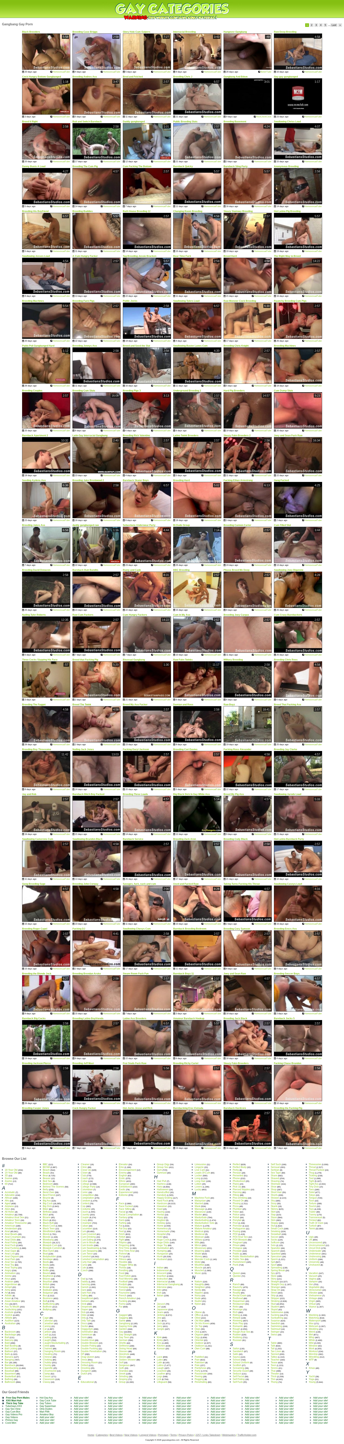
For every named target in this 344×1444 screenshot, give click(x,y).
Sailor (236, 1348)
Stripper (275, 1298)
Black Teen (49, 1228)
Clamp (46, 1373)
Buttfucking (49, 1303)
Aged (8, 1203)
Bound (46, 1273)
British (46, 1284)
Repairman (239, 1301)
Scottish (237, 1365)
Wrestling (314, 1357)
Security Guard (241, 1370)
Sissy (274, 1203)
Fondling (123, 1270)
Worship (313, 1354)
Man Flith (45, 1411)
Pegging (199, 1379)
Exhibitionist (125, 1186)
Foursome (124, 1292)
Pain (197, 1359)
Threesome (315, 1164)
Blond (46, 1234)
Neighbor (200, 1287)
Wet (311, 1334)
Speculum (276, 1256)
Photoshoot (239, 1181)
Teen (273, 1365)
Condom (85, 1200)
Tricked (313, 1220)
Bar (7, 1362)
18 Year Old (11, 1170)
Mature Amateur (203, 1228)
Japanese (162, 1309)
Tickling (313, 1175)
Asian (8, 1298)
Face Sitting (125, 1209)
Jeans (160, 1312)
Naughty (199, 1284)
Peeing (198, 1376)
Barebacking (12, 1368)
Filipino (123, 1242)
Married (199, 1203)
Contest (85, 1203)
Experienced (126, 1192)
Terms (173, 1435)
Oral (197, 1331)
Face (121, 1203)
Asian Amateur (13, 1301)
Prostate (237, 1250)
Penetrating (201, 1382)
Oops (197, 1329)
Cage (46, 1317)
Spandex (275, 1248)
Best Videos (116, 1435)
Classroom (49, 1379)
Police (236, 1214)
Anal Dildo (10, 1239)
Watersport (315, 1320)
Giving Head (125, 1348)
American (10, 1225)
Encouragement (127, 1170)
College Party (88, 1186)
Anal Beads (11, 1234)
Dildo (84, 1315)
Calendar (48, 1320)
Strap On (275, 1290)
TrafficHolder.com (246, 1435)
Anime (8, 1276)
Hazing (161, 1211)
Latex (160, 1359)
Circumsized (49, 1370)
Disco (84, 1323)
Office (198, 1315)
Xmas (312, 1368)
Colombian (87, 1189)
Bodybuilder (49, 1256)
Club (83, 1175)
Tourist (312, 1206)
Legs (159, 1376)
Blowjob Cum (50, 1245)
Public (236, 1253)
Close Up (86, 1170)
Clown (84, 1172)
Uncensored (315, 1242)
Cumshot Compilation (92, 1259)
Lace (159, 1357)
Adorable (10, 1195)
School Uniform (241, 1362)
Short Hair (276, 1192)
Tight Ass (314, 1184)
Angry (8, 1270)
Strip (273, 1295)
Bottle (46, 1270)
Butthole (47, 1306)
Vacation (313, 1273)
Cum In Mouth (88, 1242)
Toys (311, 1209)
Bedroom (48, 1184)
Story (273, 1278)
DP (82, 1354)
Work (311, 1348)
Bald (7, 1343)
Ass (7, 1303)
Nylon (198, 1303)
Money (198, 1256)
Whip (311, 1337)
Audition (9, 1320)
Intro (159, 1290)
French (122, 1295)
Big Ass (47, 1200)
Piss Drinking (240, 1197)
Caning (47, 1326)
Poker (236, 1211)
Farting (122, 1223)
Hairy (160, 1186)
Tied (311, 1178)
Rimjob (236, 1317)
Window (313, 1345)
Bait (7, 1337)
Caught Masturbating (54, 1343)
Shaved (275, 1178)
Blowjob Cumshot (52, 1248)
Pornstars (163, 1435)
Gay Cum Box (12, 1411)
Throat (312, 1167)
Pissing (237, 1203)
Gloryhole (124, 1354)
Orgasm (199, 1334)
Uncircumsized (317, 1245)
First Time (124, 1248)
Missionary (200, 1248)
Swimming (276, 1326)
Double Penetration (91, 1351)
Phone (236, 1178)
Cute (83, 1267)
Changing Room (52, 1351)
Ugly (311, 1237)
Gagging (123, 1317)
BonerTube (266, 72)
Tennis (274, 1368)
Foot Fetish (125, 1276)
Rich (235, 1312)
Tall (273, 1348)
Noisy (198, 1295)
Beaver (47, 1178)
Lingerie (199, 1167)
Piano (236, 1184)
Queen (236, 1273)
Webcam (313, 1326)
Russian (237, 1340)
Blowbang (48, 1239)
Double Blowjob (89, 1343)
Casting (47, 1337)
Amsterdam (11, 1228)
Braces (46, 1278)
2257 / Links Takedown (207, 1435)
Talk (273, 1345)
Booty (46, 1264)
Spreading (276, 1267)
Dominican (87, 1334)
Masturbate (201, 1217)
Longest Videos (147, 1435)
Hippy (160, 1217)
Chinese (47, 1357)
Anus (7, 1278)
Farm (121, 1220)
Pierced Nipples (241, 1189)
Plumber (237, 1209)
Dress (84, 1359)
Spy (273, 1273)
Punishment (239, 1262)
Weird (312, 1331)
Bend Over (48, 1192)
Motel (198, 1262)
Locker (198, 1175)
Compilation (87, 1197)
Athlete (8, 1317)
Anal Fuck (10, 1245)
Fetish (122, 1237)
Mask (197, 1206)
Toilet (312, 1192)
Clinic (84, 1167)
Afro (7, 1200)
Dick (83, 1312)
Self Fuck (238, 1382)
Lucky (198, 1189)
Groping (123, 1379)
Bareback (10, 1365)
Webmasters (229, 1435)
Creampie (86, 1223)
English (123, 1175)
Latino (160, 1365)
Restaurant (239, 1303)
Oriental (199, 1340)
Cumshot (86, 1256)
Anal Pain (10, 1259)
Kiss (159, 1343)
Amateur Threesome (16, 1223)
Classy (46, 1382)
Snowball (276, 1234)
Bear (45, 1175)
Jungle (160, 1329)
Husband (162, 1259)
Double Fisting (89, 1345)
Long (197, 1178)
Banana (9, 1357)
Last (334, 25)
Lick (159, 1379)
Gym (159, 1170)
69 (6, 1184)
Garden (123, 1329)
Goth (121, 1368)
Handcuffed (163, 1192)
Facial (122, 1211)
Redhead (238, 1298)
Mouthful (199, 1264)
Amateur (9, 1214)
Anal (7, 1231)
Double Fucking (89, 1348)
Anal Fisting (11, 1242)
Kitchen (161, 1345)
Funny (122, 1303)
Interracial (162, 1281)
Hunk (160, 1256)
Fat (120, 1225)
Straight (275, 1281)
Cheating (48, 1354)
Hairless (161, 1184)
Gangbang (124, 1323)
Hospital (161, 1234)
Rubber (237, 1334)
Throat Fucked (316, 1170)
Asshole (9, 1312)
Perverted (238, 1175)
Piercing (237, 1192)
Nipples (199, 1292)
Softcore (275, 1242)
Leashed (161, 1370)
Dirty (83, 1317)
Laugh (160, 1368)
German (123, 1340)
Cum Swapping (89, 1250)
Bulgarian (48, 1292)
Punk (235, 1264)
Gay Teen (124, 1337)
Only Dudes (46, 1409)
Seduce (237, 1373)
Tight (311, 1181)
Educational (87, 1382)
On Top (198, 1326)
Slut (273, 1225)
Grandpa (123, 1370)
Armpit (8, 1287)
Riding (236, 1315)
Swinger (275, 1331)
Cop (83, 1206)
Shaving (275, 1181)
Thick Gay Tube (14, 1403)
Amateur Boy (47, 1414)
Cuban (84, 1225)
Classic (47, 1376)
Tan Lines (276, 1351)
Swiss (274, 1334)
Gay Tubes (45, 1403)
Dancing (85, 1284)
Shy (273, 1200)
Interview (162, 1287)
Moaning (199, 1250)
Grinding (123, 1376)
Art (6, 1292)
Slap (273, 1214)
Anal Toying (11, 1267)
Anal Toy (9, 1264)
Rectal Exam (239, 1295)
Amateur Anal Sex (14, 1217)
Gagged (123, 1315)
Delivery (85, 1301)
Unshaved (314, 1264)
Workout (313, 1351)
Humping (162, 1250)
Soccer (274, 1237)
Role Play (238, 1323)
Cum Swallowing (90, 1248)
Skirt (273, 1211)
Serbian (275, 1170)
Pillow (236, 1195)
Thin (273, 1379)
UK (310, 1239)
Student (275, 1306)
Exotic (122, 1189)
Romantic (238, 1326)
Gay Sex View (13, 1409)
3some (8, 1178)
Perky (236, 1170)
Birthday (47, 1211)
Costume (86, 1209)
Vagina (312, 1278)
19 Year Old (11, 1172)
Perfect (236, 1164)
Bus (45, 1295)
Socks (274, 1239)
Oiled (197, 1317)
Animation (10, 1273)
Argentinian (11, 1284)
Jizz (159, 1320)
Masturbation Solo (204, 1223)
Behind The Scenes (53, 1186)
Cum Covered (88, 1234)
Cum (83, 1231)
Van (311, 1284)
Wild (311, 1343)
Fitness (123, 1259)
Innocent (161, 1273)
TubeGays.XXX (13, 1406)
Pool (235, 1223)
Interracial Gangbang (168, 1284)
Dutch (84, 1373)
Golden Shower (127, 1359)
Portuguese (239, 1228)
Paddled (199, 1357)
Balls (7, 1354)
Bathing (9, 1379)
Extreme (123, 1195)
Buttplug (47, 1309)
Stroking (275, 1301)
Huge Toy (162, 1245)
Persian (237, 1172)
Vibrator (313, 1292)
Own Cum (200, 1348)
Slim (273, 1220)
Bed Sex (47, 1181)
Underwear (315, 1253)
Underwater (315, 1250)
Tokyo (312, 1195)
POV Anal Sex (240, 1237)
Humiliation (163, 1248)
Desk (83, 1303)
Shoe (274, 1186)
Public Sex (238, 1259)
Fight (121, 1239)
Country (85, 1214)
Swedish (275, 1323)
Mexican (199, 1237)
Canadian (48, 1323)
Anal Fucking (12, 1248)
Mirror (198, 1245)
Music (198, 1273)
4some (8, 1181)
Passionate (201, 1373)
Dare (83, 1290)
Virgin (312, 1301)
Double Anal (87, 1340)
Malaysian (200, 1200)
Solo (273, 1245)
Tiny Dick (314, 1186)
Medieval (200, 1234)
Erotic (122, 1178)
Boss (45, 1267)
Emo (121, 1167)
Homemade (163, 1231)
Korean (161, 1348)
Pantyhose (200, 1368)
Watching (314, 1317)
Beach (46, 1170)
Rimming (237, 1320)
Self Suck (276, 1164)
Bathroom (10, 1382)
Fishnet (123, 1253)
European (124, 1184)
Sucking (275, 1315)
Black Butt (48, 1223)
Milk (197, 1242)
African (8, 1197)
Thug (311, 1172)
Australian (10, 1323)
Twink (312, 1228)
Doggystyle (87, 1329)
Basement (10, 1373)
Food (121, 1273)
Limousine (200, 1164)
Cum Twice (87, 1253)
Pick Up (237, 1186)
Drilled (84, 1365)
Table (274, 1343)
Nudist (198, 1301)
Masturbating (202, 1220)
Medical (199, 1231)
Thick (274, 1376)
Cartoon (47, 1331)
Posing (236, 1231)
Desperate (86, 1306)
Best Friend (49, 1195)
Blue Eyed (48, 1250)
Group (122, 1382)
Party (197, 1370)
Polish (236, 1217)
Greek (122, 1373)
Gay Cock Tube (48, 1400)
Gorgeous (124, 1365)
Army (7, 1290)
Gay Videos (11, 1417)
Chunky (47, 1365)
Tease (274, 1362)
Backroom (10, 1331)
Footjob (123, 1284)
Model (198, 1253)
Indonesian (163, 1270)
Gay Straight (125, 1334)
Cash (46, 1334)
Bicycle (47, 1197)
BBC (45, 1164)
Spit (273, 1262)
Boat (45, 1253)
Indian (160, 1267)
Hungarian (162, 1253)
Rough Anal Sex (241, 1331)
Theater (275, 1373)
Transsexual (315, 1217)
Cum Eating (87, 1239)
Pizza (236, 1206)
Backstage (10, 1334)
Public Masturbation (243, 1256)
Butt (45, 1301)
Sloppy (274, 1223)
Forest (122, 1290)
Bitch (45, 1214)
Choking (47, 1359)
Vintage (313, 1298)
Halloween (163, 1189)
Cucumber (86, 1228)
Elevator (123, 1164)
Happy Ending (164, 1197)
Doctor (84, 1326)
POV (235, 1234)
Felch (122, 1234)
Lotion (198, 1184)
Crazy (84, 1220)
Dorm (84, 1337)
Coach (84, 1178)
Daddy (84, 1281)
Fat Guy (123, 1228)
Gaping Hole (126, 1326)
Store (274, 1276)
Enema (123, 1172)
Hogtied (161, 1220)
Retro (236, 1306)
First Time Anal (127, 1250)
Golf (121, 1362)
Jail (159, 1306)
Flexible (123, 1262)
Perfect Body (239, 1167)
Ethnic (122, 1181)
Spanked (275, 1253)
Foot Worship (126, 1278)
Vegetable (314, 1287)
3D (6, 1175)
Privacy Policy (186, 1435)
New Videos (131, 1435)
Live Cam (200, 1170)
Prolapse (237, 1248)
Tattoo (274, 1357)
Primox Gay (11, 1420)
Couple (85, 1217)
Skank (274, 1206)
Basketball (10, 1376)
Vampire (313, 1281)
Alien (7, 1209)
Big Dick (47, 1206)
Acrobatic (10, 1192)
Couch (84, 1211)
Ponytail (237, 1220)
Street (274, 1292)
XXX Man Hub (13, 1400)
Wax (311, 1323)
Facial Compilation (129, 1214)
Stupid (274, 1309)
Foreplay (123, 1287)
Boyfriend (48, 1276)
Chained (47, 1348)
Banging (9, 1359)
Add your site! (47, 1417)
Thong (274, 1382)
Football (123, 1281)
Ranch (236, 1284)
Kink (159, 1337)
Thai (273, 1370)
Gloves (122, 1357)
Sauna (236, 1357)
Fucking (123, 1301)
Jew (159, 1317)
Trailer (312, 1211)
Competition (87, 1195)
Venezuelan (315, 1290)
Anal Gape (10, 1250)
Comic (84, 1192)
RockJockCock (263, 116)
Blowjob (47, 1242)
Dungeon (86, 1370)
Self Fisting (239, 1379)
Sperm (274, 1259)
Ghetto (122, 1343)
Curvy (84, 1264)
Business (48, 1298)
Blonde (47, 1237)
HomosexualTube (61, 72)
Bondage (48, 1259)
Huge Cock (163, 1239)
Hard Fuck (162, 1200)
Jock (159, 1323)
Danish (85, 1287)
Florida (122, 1267)
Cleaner (85, 1164)
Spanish (275, 1250)
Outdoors (200, 1345)
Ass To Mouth (12, 1306)
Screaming (238, 1368)
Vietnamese (315, 1295)
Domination (87, 1331)
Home (160, 1225)
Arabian (9, 1281)
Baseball (9, 1370)
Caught (47, 1340)
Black (46, 1220)
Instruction (162, 1278)
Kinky (160, 1340)
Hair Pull (161, 1181)
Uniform (313, 1259)
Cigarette (48, 1368)
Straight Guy (277, 1284)
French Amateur (127, 1298)
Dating (84, 1295)
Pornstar (237, 1225)
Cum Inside (87, 1245)
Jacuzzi (161, 1303)
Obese (198, 1312)
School (236, 1359)
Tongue (313, 1197)
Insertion (161, 1276)
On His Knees (202, 1323)
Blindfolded (49, 1231)
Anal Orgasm (12, 1256)
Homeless (162, 1228)
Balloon (9, 1351)
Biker (45, 1209)
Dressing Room (89, 1362)
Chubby (47, 1362)
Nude (198, 1298)
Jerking (161, 1315)
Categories (102, 1435)
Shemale (275, 1184)
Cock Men (10, 1422)
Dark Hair (86, 1292)
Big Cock (48, 1203)
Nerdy (198, 1290)
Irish (159, 1292)
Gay (121, 1331)
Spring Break (278, 1270)
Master (198, 1214)
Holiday (161, 1223)
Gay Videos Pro (13, 1414)
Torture (312, 1203)
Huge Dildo (163, 1242)
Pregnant (238, 1242)
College (85, 1184)
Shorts (274, 1195)
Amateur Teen (12, 1220)
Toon (311, 1200)
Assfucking (11, 1309)
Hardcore (162, 1203)
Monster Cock (202, 1259)
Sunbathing (277, 1317)
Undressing (315, 1256)
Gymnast (161, 1172)
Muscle (198, 1267)
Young (312, 1382)
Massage (200, 1209)
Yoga (311, 1379)
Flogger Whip (126, 1264)
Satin (235, 1354)
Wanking (313, 1315)
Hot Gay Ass (46, 1397)
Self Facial (238, 1376)
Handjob (161, 1195)
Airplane (9, 1206)
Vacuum (313, 1276)
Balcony (9, 1340)
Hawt (159, 1209)
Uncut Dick (315, 1248)
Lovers (198, 1186)
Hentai (160, 1214)
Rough (236, 1329)
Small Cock (277, 1228)
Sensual (275, 1167)
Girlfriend (124, 1345)
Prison (236, 1245)
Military (198, 1239)
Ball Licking (11, 1348)
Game (122, 1320)
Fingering (124, 1245)
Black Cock (49, 1225)
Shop (274, 1189)
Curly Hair (86, 1262)
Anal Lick (10, 1253)
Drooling (85, 1368)
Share (274, 1175)
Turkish (313, 1225)
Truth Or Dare (316, 1223)
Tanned (275, 1354)
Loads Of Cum (202, 1172)
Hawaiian (162, 1206)
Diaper (84, 1309)
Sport (274, 1264)
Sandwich (238, 1351)
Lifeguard (162, 1382)
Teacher (275, 1359)
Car (45, 1329)
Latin (159, 1362)
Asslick (8, 1315)
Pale (197, 1365)
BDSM (46, 1167)
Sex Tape (276, 1172)
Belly (45, 1189)
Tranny (312, 1214)
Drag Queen (87, 1357)
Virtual (312, 1303)
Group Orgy (163, 1164)
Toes (311, 1189)
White (312, 1340)
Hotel (160, 1237)
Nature (198, 1281)
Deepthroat (87, 1298)
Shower (275, 1197)
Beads (46, 1172)
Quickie (237, 1276)
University (314, 1262)
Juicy (159, 1326)
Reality (236, 1292)
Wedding (314, 1329)
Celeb (46, 1345)
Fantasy (123, 1217)
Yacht (312, 1376)
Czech (84, 1270)
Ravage (237, 1290)
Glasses (123, 1351)
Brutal (46, 1287)
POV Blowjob (240, 1239)
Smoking (275, 1231)
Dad (83, 1278)
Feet (121, 1231)
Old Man (199, 1320)
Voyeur (312, 1306)
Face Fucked (126, 1206)
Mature (198, 1225)
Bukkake (47, 1290)
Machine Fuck (202, 1197)
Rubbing (237, 1337)
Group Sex (162, 1167)
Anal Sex (10, 1262)
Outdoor (199, 1343)
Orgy (197, 1337)
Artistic (8, 1295)
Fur (120, 1306)
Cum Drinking (88, 1237)
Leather (161, 1373)
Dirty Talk (86, 1320)
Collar (84, 1181)
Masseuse (200, 1211)
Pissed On (238, 1200)
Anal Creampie (13, 1237)
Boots (46, 1262)
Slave (274, 1217)
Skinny (274, 1209)
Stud (273, 1303)
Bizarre (47, 1217)
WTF (311, 1359)
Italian (160, 1295)
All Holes (10, 1211)
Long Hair (200, 1181)
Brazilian (47, 1281)
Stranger (275, 1287)
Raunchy (237, 1287)
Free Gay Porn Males (18, 1397)
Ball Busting (11, 1345)
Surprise (275, 1320)
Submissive (277, 1312)
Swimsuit (275, 1329)
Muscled (199, 1270)
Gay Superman (48, 1406)
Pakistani (200, 1362)
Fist (121, 1256)
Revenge (238, 1309)
